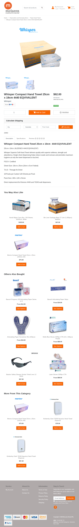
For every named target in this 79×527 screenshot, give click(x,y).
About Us (25, 490)
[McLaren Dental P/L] (11, 7)
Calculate (66, 127)
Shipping (41, 502)
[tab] (9, 138)
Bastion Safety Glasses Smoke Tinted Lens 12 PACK (21, 375)
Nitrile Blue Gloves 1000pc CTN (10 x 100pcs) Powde (58, 337)
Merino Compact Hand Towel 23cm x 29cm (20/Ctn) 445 (21, 256)
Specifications (21, 138)
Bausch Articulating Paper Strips (57, 299)
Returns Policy (43, 496)
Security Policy (43, 499)
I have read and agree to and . (62, 502)
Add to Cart (40, 112)
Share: (7, 104)
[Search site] (42, 7)
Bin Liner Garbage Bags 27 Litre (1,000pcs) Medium (58, 218)
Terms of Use (43, 490)
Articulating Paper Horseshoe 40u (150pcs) (21, 337)
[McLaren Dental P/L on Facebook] (55, 507)
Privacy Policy (43, 493)
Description (9, 138)
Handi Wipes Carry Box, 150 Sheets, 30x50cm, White (21, 218)
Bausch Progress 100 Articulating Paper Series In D (21, 300)
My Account (9, 490)
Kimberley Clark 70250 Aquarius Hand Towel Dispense (57, 419)
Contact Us (25, 493)
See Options (21, 308)
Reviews (32, 138)
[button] (58, 7)
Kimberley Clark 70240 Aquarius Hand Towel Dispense (21, 457)
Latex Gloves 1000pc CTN (57, 374)
